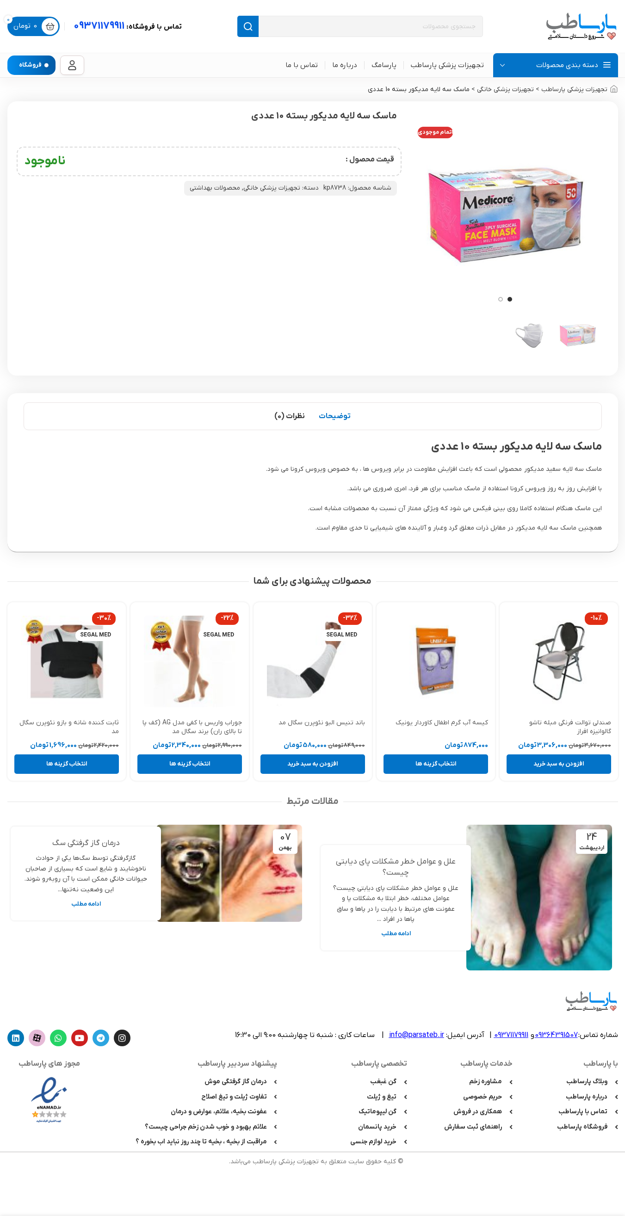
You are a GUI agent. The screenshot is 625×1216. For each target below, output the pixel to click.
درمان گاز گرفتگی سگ (86, 843)
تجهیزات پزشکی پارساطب (574, 89)
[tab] (335, 416)
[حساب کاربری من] (72, 65)
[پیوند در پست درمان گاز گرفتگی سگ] (229, 873)
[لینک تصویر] (49, 1099)
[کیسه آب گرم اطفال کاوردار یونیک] (436, 661)
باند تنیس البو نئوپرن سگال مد (321, 722)
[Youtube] (79, 1038)
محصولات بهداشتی (215, 188)
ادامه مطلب (396, 934)
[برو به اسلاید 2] (500, 299)
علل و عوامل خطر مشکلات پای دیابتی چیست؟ (396, 867)
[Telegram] (101, 1038)
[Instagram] (122, 1038)
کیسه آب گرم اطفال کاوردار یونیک (442, 722)
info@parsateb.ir (416, 1035)
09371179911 (128, 26)
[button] (559, 764)
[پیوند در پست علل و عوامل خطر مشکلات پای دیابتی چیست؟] (539, 897)
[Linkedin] (15, 1038)
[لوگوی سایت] (581, 26)
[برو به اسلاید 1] (509, 299)
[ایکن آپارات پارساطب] (37, 1038)
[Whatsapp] (58, 1038)
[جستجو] (248, 26)
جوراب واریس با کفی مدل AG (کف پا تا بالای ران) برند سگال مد (192, 727)
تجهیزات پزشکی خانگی (505, 89)
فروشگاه (30, 65)
